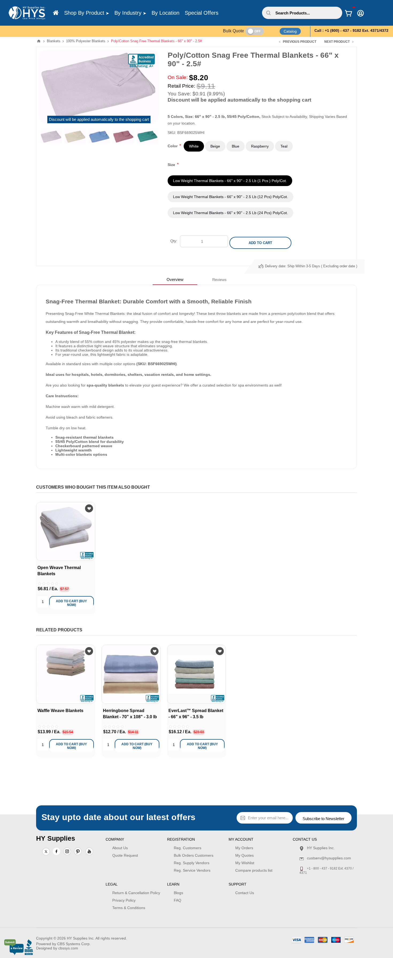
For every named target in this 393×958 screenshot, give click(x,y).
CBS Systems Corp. (74, 944)
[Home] (55, 13)
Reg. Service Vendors (192, 870)
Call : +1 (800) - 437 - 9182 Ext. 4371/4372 (351, 30)
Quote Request (125, 855)
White (194, 146)
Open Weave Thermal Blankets (59, 570)
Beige (215, 146)
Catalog (290, 31)
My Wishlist (244, 863)
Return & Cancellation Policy (136, 893)
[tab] (175, 279)
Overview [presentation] (175, 279)
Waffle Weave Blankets (60, 710)
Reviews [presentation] (219, 279)
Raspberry (260, 146)
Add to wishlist (89, 508)
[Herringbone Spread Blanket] (131, 674)
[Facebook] (56, 851)
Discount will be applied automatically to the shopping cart (99, 119)
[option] (51, 136)
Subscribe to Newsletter (323, 818)
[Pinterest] (78, 852)
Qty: (173, 241)
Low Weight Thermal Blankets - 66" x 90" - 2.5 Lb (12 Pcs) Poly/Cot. (230, 197)
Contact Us (244, 893)
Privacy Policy (124, 900)
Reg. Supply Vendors (191, 863)
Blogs (178, 893)
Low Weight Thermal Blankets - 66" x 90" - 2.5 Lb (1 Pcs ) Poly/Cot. (230, 181)
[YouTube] (89, 852)
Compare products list (253, 870)
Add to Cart (260, 243)
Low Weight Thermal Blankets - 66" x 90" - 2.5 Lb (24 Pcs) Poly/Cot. (230, 213)
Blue (235, 146)
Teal (283, 146)
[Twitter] (46, 852)
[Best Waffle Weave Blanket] (65, 674)
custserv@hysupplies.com (329, 858)
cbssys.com (68, 948)
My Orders (244, 848)
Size (172, 165)
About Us (120, 848)
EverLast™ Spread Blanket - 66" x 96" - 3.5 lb (195, 713)
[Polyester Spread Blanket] (196, 674)
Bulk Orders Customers (193, 855)
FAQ (177, 900)
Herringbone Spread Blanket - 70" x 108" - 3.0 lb (130, 713)
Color (173, 146)
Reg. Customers (187, 848)
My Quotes (244, 855)
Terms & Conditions (128, 908)
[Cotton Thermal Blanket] (65, 531)
